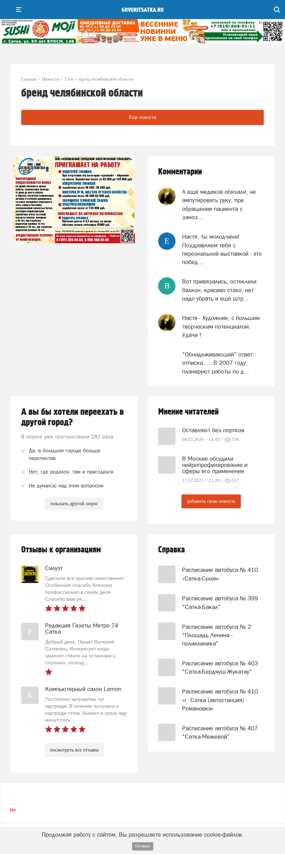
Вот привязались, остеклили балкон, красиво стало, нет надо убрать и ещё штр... (219, 290)
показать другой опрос (74, 503)
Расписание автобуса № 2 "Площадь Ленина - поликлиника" (216, 635)
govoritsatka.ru (143, 10)
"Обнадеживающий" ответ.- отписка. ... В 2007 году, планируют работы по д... (219, 363)
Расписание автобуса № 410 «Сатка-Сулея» (220, 574)
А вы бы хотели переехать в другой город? (72, 417)
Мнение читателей (188, 412)
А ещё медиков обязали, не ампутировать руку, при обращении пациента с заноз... (219, 204)
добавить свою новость (211, 501)
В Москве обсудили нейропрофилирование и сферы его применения (214, 464)
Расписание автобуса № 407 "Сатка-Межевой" (220, 732)
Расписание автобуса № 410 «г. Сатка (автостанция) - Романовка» (220, 700)
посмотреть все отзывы (74, 750)
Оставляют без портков (213, 430)
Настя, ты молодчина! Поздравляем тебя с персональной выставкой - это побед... (222, 249)
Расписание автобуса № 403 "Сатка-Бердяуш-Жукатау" (220, 667)
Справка (171, 550)
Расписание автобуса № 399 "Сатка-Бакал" (220, 602)
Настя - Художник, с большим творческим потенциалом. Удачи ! (221, 326)
